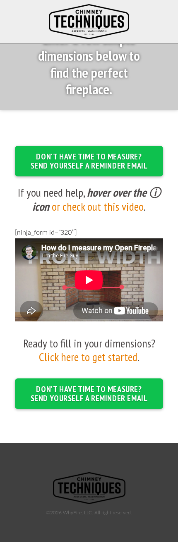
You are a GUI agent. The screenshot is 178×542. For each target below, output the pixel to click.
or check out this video (98, 206)
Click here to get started (88, 356)
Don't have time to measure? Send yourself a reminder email (89, 161)
